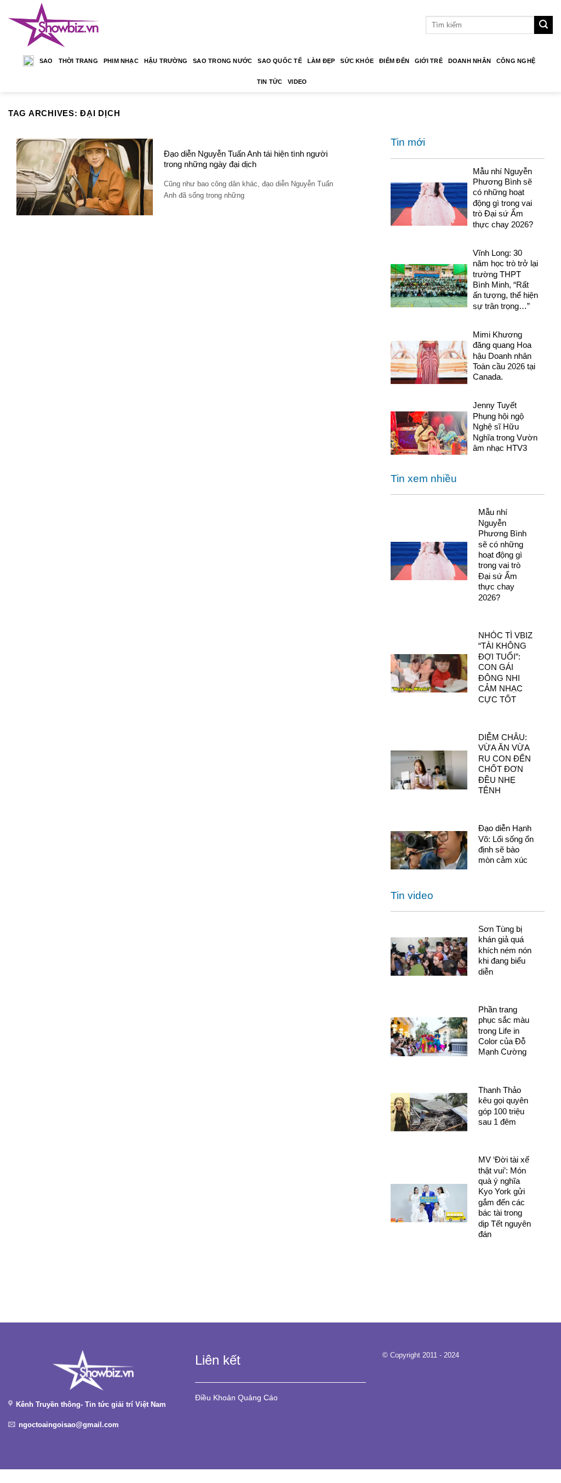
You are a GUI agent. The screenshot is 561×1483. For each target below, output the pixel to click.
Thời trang (78, 61)
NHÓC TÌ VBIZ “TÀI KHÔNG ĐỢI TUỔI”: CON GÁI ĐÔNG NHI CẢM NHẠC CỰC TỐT (505, 667)
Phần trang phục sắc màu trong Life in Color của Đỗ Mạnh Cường (503, 1031)
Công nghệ (515, 61)
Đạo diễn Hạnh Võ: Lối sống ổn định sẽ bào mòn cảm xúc (506, 843)
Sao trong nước (222, 61)
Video (297, 81)
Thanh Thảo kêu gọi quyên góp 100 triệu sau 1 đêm (503, 1105)
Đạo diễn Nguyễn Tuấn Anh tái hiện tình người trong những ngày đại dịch (246, 159)
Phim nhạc (121, 61)
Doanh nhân (469, 61)
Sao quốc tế (279, 61)
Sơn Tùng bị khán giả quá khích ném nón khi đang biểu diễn (504, 950)
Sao (46, 61)
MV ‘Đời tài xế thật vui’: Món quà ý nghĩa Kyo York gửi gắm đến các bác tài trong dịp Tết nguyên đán (504, 1197)
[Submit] (543, 25)
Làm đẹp (321, 61)
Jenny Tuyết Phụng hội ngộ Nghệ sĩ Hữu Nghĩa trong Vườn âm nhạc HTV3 (505, 426)
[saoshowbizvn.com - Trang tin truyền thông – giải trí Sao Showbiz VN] (53, 25)
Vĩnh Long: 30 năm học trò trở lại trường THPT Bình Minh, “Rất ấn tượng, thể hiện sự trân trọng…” (505, 279)
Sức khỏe (357, 61)
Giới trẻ (429, 61)
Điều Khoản (215, 1397)
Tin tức (270, 81)
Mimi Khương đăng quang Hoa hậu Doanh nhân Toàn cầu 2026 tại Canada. (504, 356)
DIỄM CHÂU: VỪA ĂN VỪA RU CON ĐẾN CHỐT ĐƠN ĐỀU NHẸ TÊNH (504, 763)
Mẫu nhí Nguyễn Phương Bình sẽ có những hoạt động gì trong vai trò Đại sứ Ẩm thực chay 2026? (503, 198)
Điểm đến (394, 61)
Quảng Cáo (258, 1397)
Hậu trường (165, 61)
